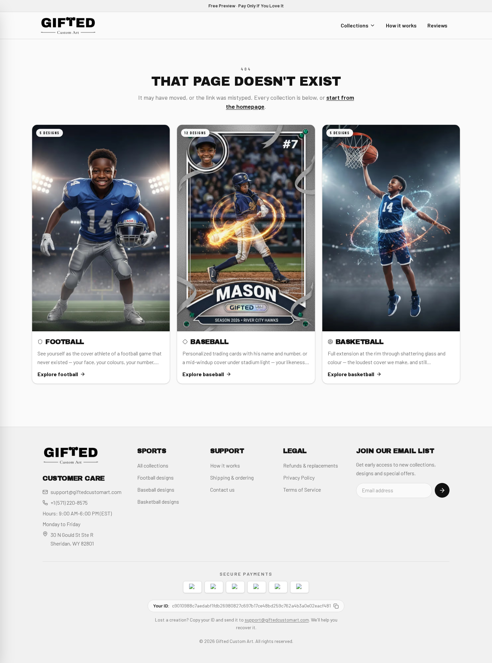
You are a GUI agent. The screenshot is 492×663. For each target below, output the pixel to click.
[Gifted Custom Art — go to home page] (68, 25)
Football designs (155, 477)
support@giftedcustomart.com (86, 492)
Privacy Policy (299, 477)
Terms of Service (302, 489)
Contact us (222, 489)
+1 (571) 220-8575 (69, 502)
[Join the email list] (442, 490)
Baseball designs (155, 489)
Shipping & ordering (232, 477)
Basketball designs (158, 501)
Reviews (437, 25)
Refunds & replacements (310, 465)
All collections (152, 465)
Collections (354, 25)
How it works (401, 25)
